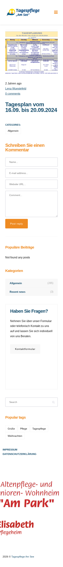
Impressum (10, 449)
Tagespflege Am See (22, 556)
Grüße (11, 428)
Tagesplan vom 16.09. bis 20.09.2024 (31, 107)
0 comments (12, 93)
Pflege (23, 428)
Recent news (31, 291)
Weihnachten (15, 435)
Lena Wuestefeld (15, 88)
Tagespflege (39, 428)
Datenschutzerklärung (19, 454)
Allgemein (13, 130)
